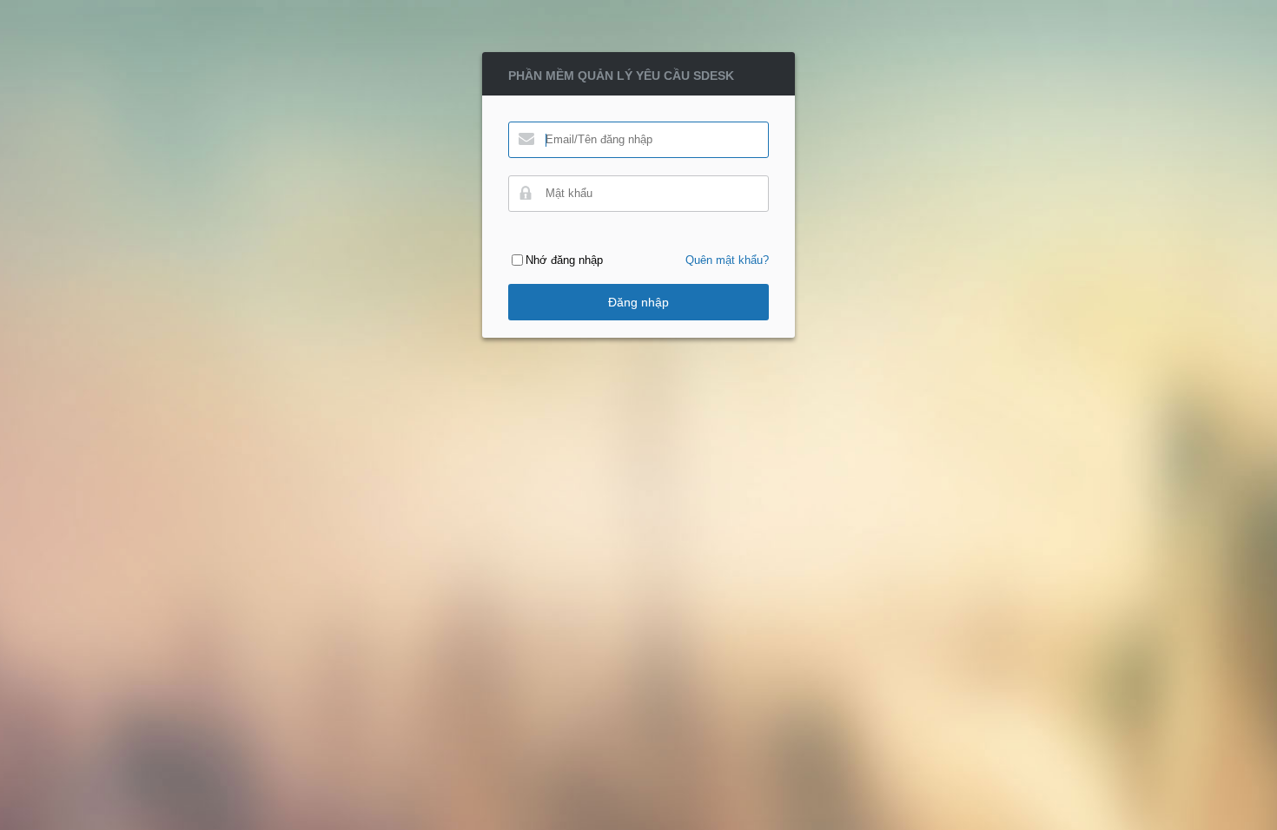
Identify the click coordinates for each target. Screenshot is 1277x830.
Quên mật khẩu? (727, 260)
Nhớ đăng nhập (564, 260)
